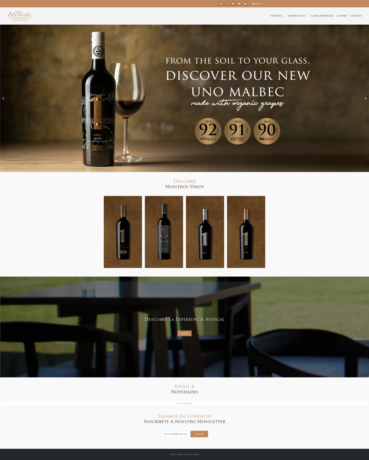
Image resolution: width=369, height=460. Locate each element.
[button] (3, 98)
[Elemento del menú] (220, 3)
